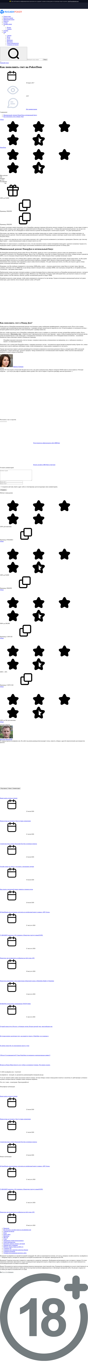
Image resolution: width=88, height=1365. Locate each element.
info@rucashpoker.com (73, 1)
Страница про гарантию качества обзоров (15, 1250)
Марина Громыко (18, 366)
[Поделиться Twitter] (3, 421)
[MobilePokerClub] (4, 692)
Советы (9, 35)
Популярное (4, 788)
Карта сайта (6, 1234)
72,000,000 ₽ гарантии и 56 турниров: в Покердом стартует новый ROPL (21, 935)
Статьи (5, 22)
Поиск (45, 59)
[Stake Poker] (4, 498)
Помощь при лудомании (10, 1245)
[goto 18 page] (44, 1360)
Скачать (9, 29)
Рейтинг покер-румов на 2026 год (13, 1246)
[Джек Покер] (4, 644)
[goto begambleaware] (6, 1272)
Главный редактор (8, 1231)
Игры (8, 37)
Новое (10, 788)
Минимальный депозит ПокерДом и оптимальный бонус (20, 115)
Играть (9, 27)
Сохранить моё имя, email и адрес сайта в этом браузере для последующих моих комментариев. (30, 487)
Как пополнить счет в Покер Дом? (13, 116)
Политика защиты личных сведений (14, 1243)
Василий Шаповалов (6, 739)
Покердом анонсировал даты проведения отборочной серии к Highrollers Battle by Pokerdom (27, 981)
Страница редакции (13, 44)
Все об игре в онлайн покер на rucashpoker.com (17, 1230)
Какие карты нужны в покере (8, 798)
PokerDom (3, 147)
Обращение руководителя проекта (13, 1240)
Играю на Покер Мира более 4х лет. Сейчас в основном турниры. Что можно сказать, (25, 1065)
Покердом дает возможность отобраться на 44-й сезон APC (17, 958)
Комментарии (16, 788)
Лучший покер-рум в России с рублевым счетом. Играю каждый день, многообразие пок (26, 1026)
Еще (4, 32)
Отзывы (5, 30)
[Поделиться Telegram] (5, 421)
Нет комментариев (31, 109)
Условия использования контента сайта (14, 1253)
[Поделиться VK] (0, 421)
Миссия (5, 1237)
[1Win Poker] (4, 595)
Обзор (2, 119)
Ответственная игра (13, 43)
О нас (8, 38)
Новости (6, 21)
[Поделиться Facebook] (2, 421)
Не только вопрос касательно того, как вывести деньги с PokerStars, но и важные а (24, 1036)
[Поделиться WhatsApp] (6, 421)
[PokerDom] (4, 547)
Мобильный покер (8, 19)
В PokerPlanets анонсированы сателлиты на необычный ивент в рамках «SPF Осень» (25, 912)
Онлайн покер (7, 24)
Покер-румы (7, 16)
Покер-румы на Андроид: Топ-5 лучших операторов (15, 821)
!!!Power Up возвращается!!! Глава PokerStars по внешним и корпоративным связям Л (25, 1055)
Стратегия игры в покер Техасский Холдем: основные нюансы (18, 843)
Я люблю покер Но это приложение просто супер (14, 1045)
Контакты (10, 41)
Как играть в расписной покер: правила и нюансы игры (16, 889)
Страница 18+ (7, 1248)
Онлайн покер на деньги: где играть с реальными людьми (17, 866)
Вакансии (10, 40)
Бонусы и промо (8, 18)
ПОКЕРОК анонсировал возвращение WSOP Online (15, 1003)
